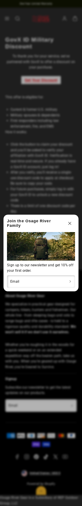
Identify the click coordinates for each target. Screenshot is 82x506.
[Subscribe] (70, 281)
